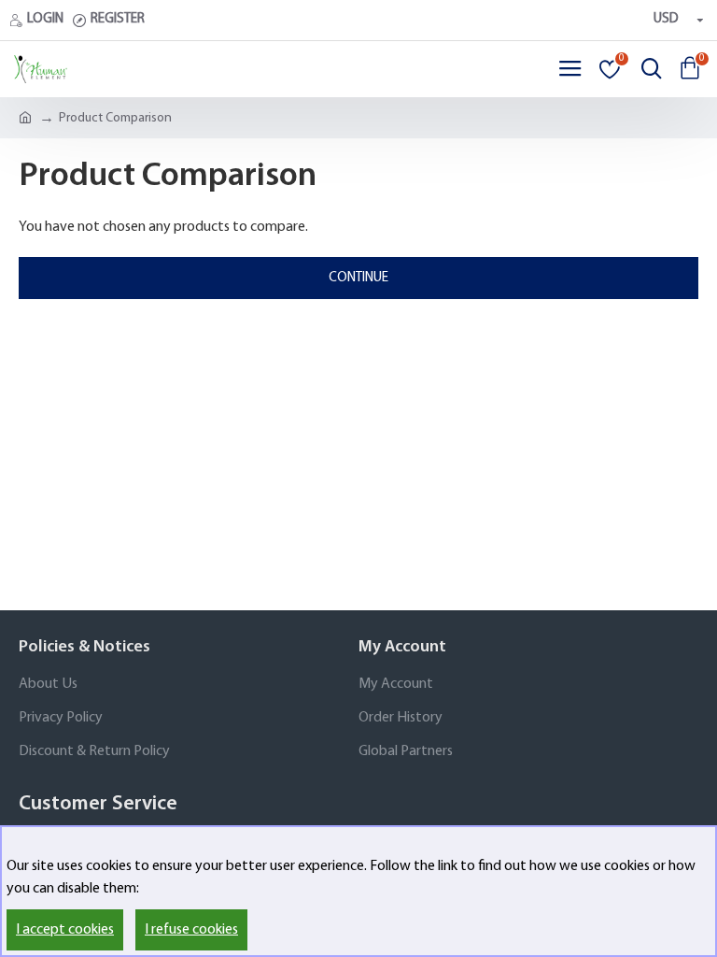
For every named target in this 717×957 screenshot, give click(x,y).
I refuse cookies (191, 929)
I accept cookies (65, 929)
